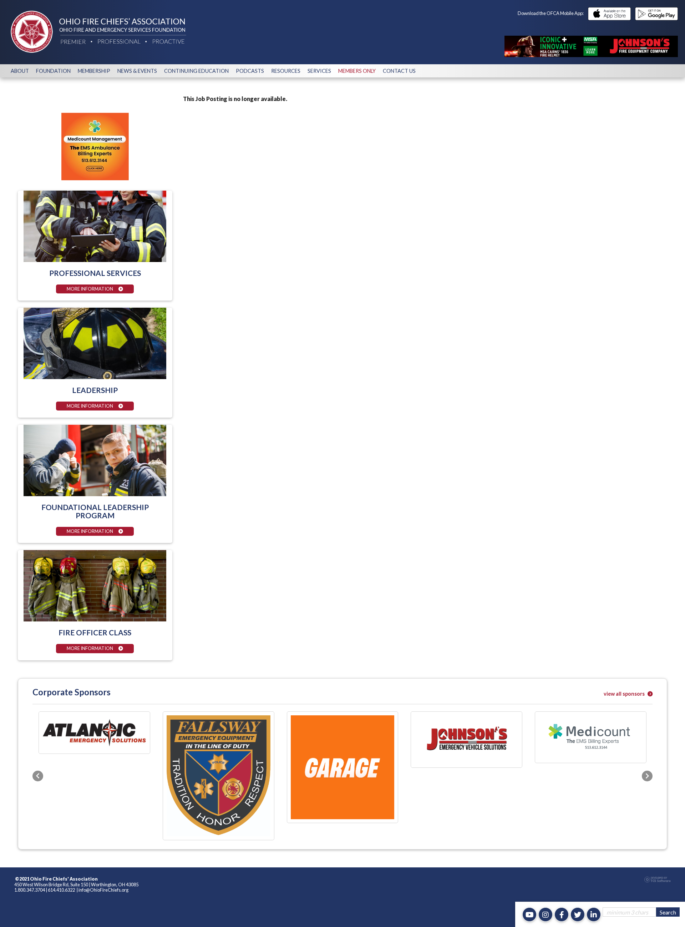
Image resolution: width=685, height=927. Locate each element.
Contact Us (399, 71)
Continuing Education (196, 71)
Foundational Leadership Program (95, 511)
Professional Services (95, 272)
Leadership (95, 390)
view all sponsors (625, 694)
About (20, 71)
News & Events (137, 71)
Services (319, 71)
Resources (285, 71)
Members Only (357, 71)
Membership (94, 71)
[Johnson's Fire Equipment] (591, 46)
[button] (37, 737)
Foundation (53, 71)
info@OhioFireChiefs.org (103, 813)
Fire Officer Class (95, 632)
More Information (90, 289)
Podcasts (250, 71)
